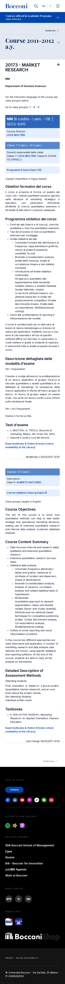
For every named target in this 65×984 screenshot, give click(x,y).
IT (51, 6)
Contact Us (50, 30)
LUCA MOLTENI (16, 134)
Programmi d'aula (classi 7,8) (24, 169)
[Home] (16, 6)
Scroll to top (48, 761)
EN (43, 6)
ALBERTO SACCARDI (28, 482)
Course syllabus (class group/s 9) (27, 492)
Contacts (14, 790)
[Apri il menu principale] (58, 6)
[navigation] (32, 17)
